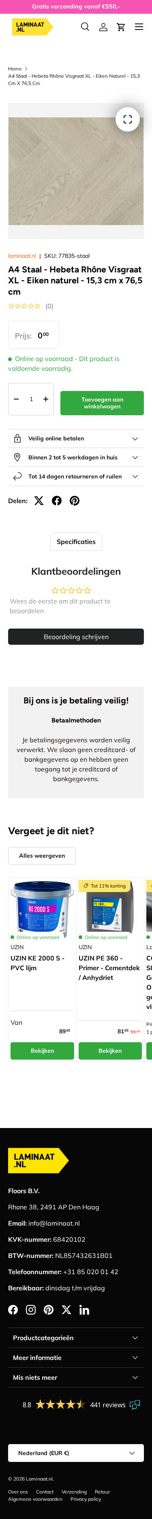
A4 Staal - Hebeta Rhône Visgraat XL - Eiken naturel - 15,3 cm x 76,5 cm (74, 79)
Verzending (74, 1492)
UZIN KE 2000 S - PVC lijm (37, 963)
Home (15, 69)
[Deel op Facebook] (57, 501)
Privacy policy (86, 1499)
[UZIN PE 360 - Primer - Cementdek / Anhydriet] (110, 911)
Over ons (18, 1492)
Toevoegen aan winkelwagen (102, 403)
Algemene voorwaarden (35, 1499)
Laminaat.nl (39, 1479)
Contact (45, 1492)
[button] (121, 27)
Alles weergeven (42, 855)
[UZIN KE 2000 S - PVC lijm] (42, 911)
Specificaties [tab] (76, 541)
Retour (102, 1492)
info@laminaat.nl (54, 1223)
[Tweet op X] (39, 501)
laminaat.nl (22, 255)
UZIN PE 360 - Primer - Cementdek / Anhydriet (109, 968)
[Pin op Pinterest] (74, 501)
